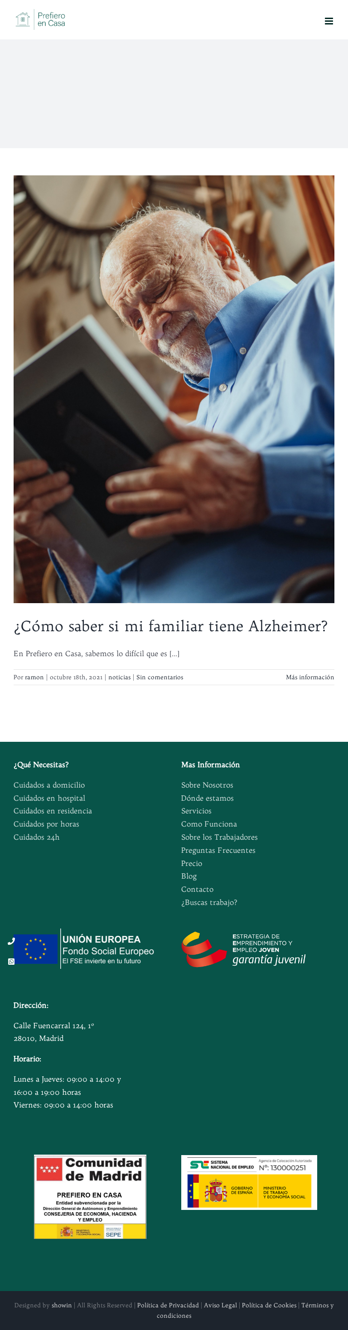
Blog (189, 875)
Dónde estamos (207, 798)
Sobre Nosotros (207, 784)
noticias (119, 677)
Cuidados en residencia (53, 810)
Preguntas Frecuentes (218, 850)
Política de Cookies (269, 1305)
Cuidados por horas (46, 823)
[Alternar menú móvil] (329, 21)
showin (62, 1305)
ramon (34, 677)
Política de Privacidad (168, 1305)
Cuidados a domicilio (49, 784)
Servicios (196, 810)
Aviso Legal (220, 1305)
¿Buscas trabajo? (209, 902)
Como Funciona (209, 823)
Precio (191, 863)
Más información (310, 677)
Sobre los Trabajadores (219, 837)
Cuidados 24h (37, 837)
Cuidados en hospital (49, 798)
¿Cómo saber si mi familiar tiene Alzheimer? (171, 626)
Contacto (197, 889)
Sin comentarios (159, 677)
